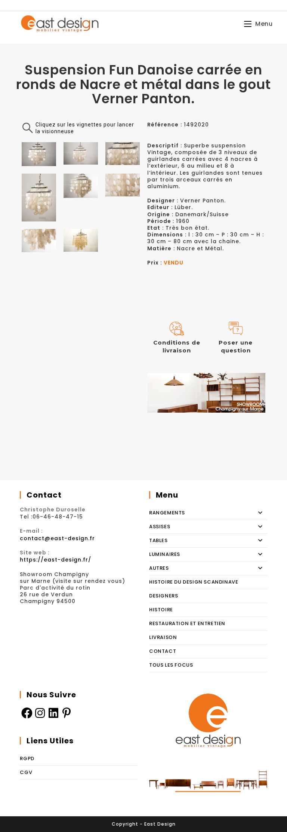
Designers (163, 595)
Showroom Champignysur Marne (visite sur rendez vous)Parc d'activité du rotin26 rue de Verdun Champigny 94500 (72, 588)
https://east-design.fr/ (55, 559)
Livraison (163, 637)
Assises (159, 526)
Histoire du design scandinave (193, 581)
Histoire (161, 609)
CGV (26, 772)
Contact (162, 651)
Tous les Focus (171, 665)
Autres (159, 568)
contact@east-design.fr (57, 538)
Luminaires (164, 554)
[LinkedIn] (53, 712)
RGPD (27, 758)
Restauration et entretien (187, 623)
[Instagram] (40, 712)
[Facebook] (26, 712)
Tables (158, 540)
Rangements (167, 512)
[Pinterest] (66, 712)
